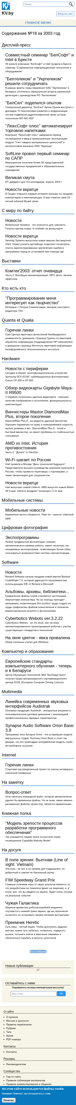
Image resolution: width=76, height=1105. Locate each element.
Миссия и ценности (17, 1020)
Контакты (11, 1051)
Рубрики (11, 1028)
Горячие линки (19, 330)
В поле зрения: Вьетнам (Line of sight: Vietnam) (36, 862)
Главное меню (38, 22)
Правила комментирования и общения (28, 1084)
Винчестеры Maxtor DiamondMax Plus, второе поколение (37, 414)
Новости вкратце (21, 189)
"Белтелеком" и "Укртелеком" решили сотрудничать (34, 81)
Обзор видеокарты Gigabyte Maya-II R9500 (39, 390)
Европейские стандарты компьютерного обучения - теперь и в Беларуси (38, 666)
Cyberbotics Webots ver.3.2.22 (34, 618)
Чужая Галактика (22, 903)
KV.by (7, 13)
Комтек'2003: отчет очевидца (33, 270)
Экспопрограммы (22, 537)
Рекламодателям (16, 1064)
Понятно (9, 1100)
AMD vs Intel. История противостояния (26, 445)
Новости (13, 220)
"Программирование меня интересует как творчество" (32, 300)
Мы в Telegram (38, 951)
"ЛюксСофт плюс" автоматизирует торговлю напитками (38, 128)
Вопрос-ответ (18, 792)
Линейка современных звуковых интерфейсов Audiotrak (36, 704)
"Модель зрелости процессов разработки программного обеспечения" (33, 828)
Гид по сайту (13, 1076)
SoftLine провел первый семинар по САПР (37, 156)
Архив (9, 1035)
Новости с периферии (26, 368)
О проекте (12, 1017)
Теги (8, 1031)
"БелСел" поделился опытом (33, 102)
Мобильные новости (25, 510)
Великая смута (19, 177)
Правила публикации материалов (25, 1080)
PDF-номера (13, 1039)
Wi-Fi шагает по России (28, 459)
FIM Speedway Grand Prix (30, 880)
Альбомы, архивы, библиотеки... (37, 591)
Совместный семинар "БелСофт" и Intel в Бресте (39, 57)
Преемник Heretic (22, 922)
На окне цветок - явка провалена (37, 637)
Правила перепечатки (19, 1024)
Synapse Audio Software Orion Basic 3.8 (39, 727)
